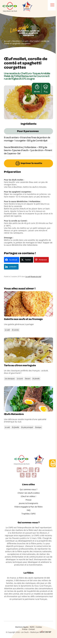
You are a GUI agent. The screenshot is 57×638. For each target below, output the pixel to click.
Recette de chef (36, 276)
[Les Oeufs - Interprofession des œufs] (10, 6)
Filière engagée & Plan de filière (28, 506)
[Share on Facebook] (6, 313)
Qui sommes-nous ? (28, 489)
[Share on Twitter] (11, 313)
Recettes (16, 41)
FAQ (28, 510)
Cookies (39, 627)
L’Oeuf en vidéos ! (28, 496)
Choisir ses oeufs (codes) (29, 493)
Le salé (25, 41)
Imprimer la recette (31, 163)
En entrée (15, 330)
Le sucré (20, 378)
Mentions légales (21, 627)
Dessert (27, 378)
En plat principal (27, 427)
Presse (28, 500)
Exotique (38, 427)
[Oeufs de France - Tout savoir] (26, 6)
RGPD (32, 627)
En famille (36, 378)
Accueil (7, 41)
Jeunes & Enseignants (28, 503)
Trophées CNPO (28, 513)
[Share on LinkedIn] (17, 313)
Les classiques (10, 378)
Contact (32, 629)
